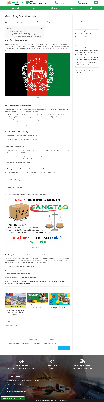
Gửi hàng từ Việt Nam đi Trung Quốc (84, 34)
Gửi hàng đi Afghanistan (13, 30)
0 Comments (63, 22)
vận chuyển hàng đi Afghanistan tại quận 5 (40, 281)
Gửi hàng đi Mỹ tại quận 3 (81, 31)
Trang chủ (15, 8)
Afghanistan (31, 150)
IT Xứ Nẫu (67, 400)
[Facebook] (96, 2)
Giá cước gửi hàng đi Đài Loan (82, 37)
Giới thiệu (54, 8)
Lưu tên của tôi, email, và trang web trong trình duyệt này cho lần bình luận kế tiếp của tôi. (32, 343)
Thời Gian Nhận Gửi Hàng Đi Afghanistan (21, 33)
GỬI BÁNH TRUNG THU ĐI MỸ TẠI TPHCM (85, 25)
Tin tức (72, 8)
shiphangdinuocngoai (13, 22)
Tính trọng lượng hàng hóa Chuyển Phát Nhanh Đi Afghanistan (27, 34)
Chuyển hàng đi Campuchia (91, 59)
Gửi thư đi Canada (79, 28)
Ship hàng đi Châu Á (50, 22)
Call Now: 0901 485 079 (13, 398)
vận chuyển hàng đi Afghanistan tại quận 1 (18, 281)
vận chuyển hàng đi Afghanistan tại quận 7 (19, 283)
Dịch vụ (34, 8)
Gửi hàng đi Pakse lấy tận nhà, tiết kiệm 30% (59, 308)
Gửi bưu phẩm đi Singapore (87, 47)
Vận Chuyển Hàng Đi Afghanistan (17, 31)
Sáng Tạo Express (29, 44)
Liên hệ (89, 8)
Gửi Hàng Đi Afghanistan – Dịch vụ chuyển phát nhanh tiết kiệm (29, 36)
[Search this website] (87, 16)
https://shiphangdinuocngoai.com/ (21, 273)
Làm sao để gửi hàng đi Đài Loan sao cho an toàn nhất (15, 311)
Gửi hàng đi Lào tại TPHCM (37, 305)
